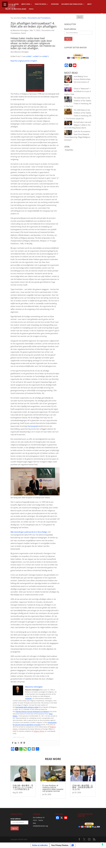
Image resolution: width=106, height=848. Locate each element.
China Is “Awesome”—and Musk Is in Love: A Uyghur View (77, 91)
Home (23, 18)
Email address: (70, 29)
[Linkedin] (15, 743)
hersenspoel (32, 426)
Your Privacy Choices (59, 845)
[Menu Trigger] (5, 4)
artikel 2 (36, 56)
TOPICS (31, 9)
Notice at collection (40, 845)
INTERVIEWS (55, 4)
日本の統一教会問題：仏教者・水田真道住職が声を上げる (82, 787)
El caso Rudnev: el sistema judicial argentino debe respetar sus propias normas (52, 788)
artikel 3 (45, 56)
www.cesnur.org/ (19, 737)
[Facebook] (13, 743)
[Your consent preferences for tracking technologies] (102, 844)
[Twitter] (18, 743)
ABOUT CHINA (25, 4)
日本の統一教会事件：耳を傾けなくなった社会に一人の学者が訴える (23, 787)
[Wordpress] (21, 743)
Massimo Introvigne (20, 30)
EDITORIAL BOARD (20, 9)
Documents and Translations (39, 18)
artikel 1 (29, 56)
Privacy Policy (69, 150)
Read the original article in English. (24, 61)
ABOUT (89, 4)
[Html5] (24, 743)
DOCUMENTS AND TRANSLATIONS (72, 4)
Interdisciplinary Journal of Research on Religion (32, 712)
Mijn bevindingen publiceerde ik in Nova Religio (29, 532)
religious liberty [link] (38, 731)
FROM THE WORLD (40, 4)
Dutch (23, 33)
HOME (17, 4)
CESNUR (28, 698)
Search (80, 17)
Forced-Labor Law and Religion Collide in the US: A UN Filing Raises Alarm (77, 125)
